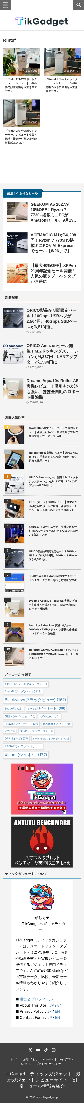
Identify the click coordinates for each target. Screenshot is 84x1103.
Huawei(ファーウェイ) (21, 723)
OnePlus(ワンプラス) (36, 731)
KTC (10, 731)
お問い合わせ (30, 1059)
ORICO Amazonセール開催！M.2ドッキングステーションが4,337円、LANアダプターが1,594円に (53, 481)
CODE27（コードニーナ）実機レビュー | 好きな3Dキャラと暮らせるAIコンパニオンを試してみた (53, 530)
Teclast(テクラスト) (23, 746)
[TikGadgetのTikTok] (46, 1050)
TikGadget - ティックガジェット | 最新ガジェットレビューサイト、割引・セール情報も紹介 (42, 1080)
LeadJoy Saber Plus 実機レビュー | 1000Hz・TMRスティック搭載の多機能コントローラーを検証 (53, 629)
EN (59, 1005)
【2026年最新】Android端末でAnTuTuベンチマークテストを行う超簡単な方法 (53, 578)
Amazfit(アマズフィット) (23, 691)
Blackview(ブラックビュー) (35, 699)
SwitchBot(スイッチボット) (51, 738)
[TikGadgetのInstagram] (53, 1050)
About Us (48, 1059)
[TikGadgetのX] (30, 1050)
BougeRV (13, 708)
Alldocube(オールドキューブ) (26, 684)
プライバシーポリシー (48, 1063)
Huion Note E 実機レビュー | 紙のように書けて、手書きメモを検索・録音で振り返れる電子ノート (53, 456)
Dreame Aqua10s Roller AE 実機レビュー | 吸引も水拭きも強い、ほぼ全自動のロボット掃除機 (53, 604)
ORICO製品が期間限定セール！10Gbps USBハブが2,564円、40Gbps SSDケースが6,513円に (53, 555)
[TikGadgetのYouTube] (38, 1050)
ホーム (14, 1059)
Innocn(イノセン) (57, 723)
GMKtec (50, 716)
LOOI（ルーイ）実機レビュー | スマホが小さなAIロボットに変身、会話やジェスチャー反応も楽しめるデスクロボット (53, 506)
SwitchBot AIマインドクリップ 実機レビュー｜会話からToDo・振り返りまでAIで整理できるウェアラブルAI (53, 432)
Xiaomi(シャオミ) (26, 754)
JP (52, 1005)
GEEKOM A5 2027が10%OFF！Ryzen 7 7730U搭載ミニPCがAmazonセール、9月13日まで (52, 215)
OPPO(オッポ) (16, 738)
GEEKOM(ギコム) (20, 716)
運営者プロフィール (36, 999)
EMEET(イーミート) (46, 708)
